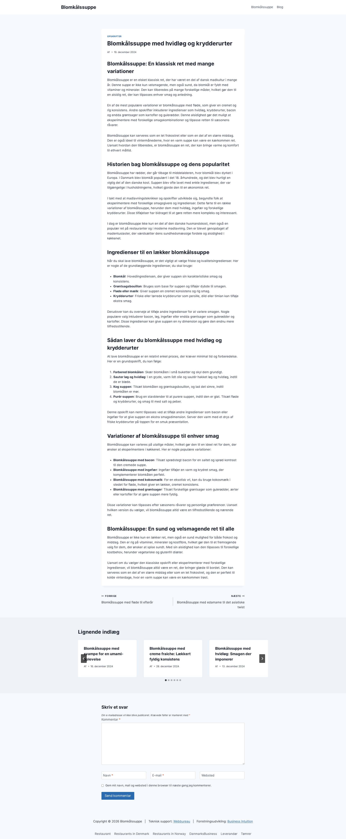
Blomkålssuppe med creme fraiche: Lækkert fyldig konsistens (170, 653)
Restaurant (103, 834)
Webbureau (181, 821)
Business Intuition (240, 821)
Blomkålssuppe (262, 7)
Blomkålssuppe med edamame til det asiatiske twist (211, 602)
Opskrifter (114, 36)
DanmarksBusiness (203, 834)
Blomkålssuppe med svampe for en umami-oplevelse (103, 653)
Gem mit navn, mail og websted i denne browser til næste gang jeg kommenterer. (158, 785)
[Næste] (262, 658)
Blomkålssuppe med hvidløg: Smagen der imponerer (233, 653)
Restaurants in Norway (169, 834)
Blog (280, 7)
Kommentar (111, 719)
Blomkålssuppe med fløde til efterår (127, 599)
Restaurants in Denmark (131, 834)
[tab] (166, 680)
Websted (207, 775)
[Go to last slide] (84, 658)
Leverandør (229, 834)
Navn (108, 775)
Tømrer (246, 834)
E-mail (158, 775)
